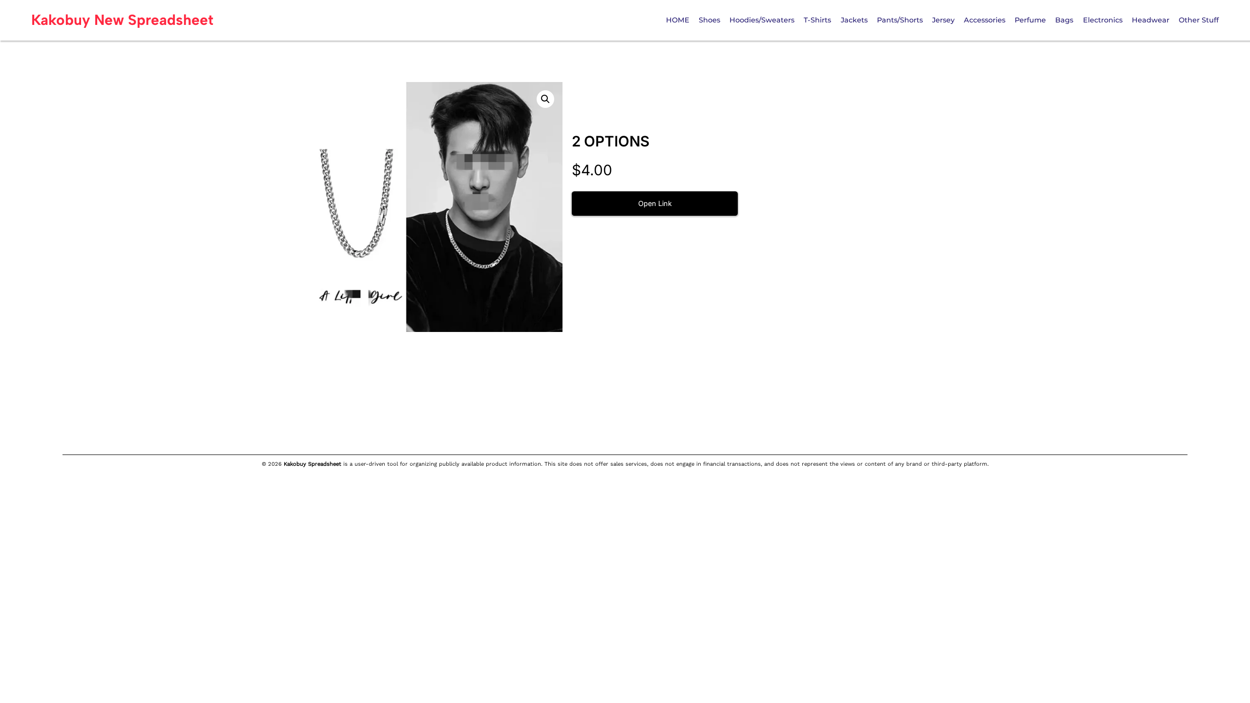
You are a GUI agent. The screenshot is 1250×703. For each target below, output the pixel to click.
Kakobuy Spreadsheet (312, 464)
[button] (545, 99)
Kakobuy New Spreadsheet (122, 20)
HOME (677, 20)
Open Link (655, 203)
